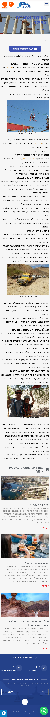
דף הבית (43, 29)
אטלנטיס (9, 67)
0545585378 (35, 670)
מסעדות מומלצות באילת (36, 563)
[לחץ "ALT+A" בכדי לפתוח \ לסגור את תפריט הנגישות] (3, 713)
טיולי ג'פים (38, 143)
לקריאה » (44, 527)
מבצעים (4, 8)
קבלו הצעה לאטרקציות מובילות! (25, 48)
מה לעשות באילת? (39, 504)
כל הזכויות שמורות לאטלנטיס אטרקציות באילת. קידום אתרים (25, 712)
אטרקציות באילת (29, 158)
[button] (46, 4)
